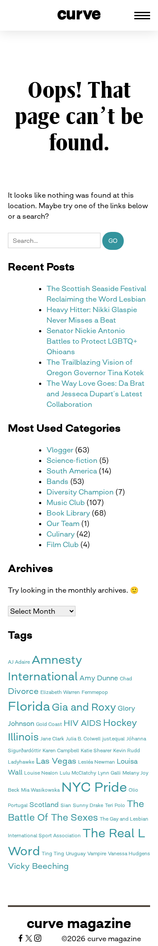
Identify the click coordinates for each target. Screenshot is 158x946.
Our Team (63, 523)
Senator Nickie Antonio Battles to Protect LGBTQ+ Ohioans (92, 341)
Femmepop (95, 692)
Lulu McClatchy (78, 773)
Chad (126, 679)
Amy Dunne (98, 678)
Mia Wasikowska (40, 790)
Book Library (68, 513)
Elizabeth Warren (60, 692)
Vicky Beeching (38, 866)
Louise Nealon (41, 773)
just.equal (113, 739)
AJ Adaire (19, 662)
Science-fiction (72, 460)
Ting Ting (53, 854)
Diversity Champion (80, 491)
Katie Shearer (96, 751)
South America (72, 470)
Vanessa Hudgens (129, 854)
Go (113, 240)
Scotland (44, 804)
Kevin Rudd (126, 751)
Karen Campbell (61, 751)
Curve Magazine (79, 923)
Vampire (96, 854)
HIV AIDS (82, 723)
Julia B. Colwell (83, 739)
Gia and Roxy (84, 707)
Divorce (23, 691)
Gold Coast (49, 724)
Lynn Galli (109, 773)
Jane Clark (52, 739)
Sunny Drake (88, 805)
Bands (57, 481)
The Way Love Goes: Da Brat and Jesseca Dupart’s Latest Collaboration (95, 394)
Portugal (18, 805)
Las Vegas (56, 761)
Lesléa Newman (96, 762)
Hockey (120, 722)
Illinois (23, 737)
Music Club (66, 502)
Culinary (61, 534)
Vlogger (60, 449)
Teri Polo (115, 805)
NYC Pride (94, 787)
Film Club (63, 544)
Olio (133, 790)
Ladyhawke (21, 762)
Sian (66, 805)
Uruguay (76, 854)
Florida (29, 706)
